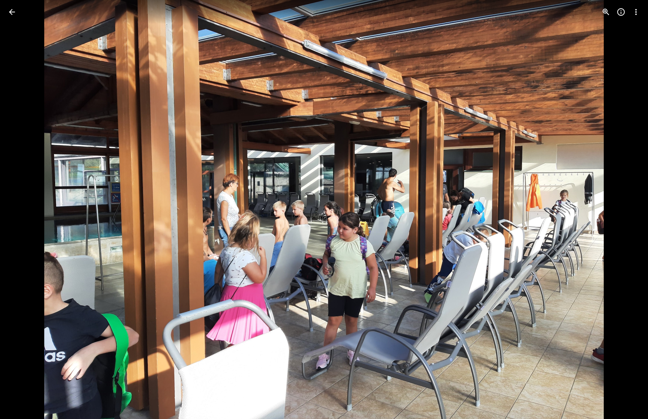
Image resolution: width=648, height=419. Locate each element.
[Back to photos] (12, 12)
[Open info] (621, 12)
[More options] (636, 12)
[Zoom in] (606, 12)
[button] (627, 209)
